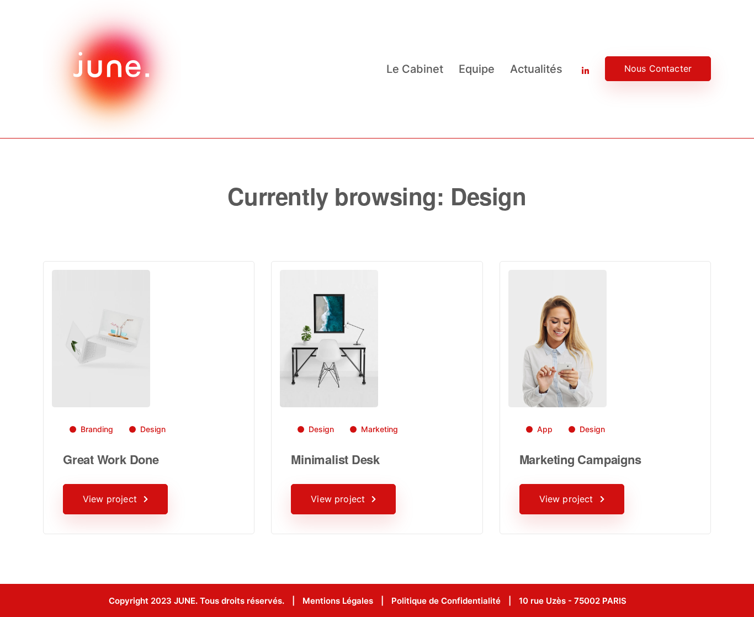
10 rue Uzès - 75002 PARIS (572, 600)
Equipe (477, 69)
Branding (97, 429)
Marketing (379, 429)
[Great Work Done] (101, 338)
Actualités (536, 69)
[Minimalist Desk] (329, 338)
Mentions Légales (337, 600)
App (545, 429)
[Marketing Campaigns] (557, 338)
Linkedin (578, 69)
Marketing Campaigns (580, 459)
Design (153, 429)
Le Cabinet (414, 69)
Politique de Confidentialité (446, 600)
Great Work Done (111, 459)
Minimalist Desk (335, 459)
